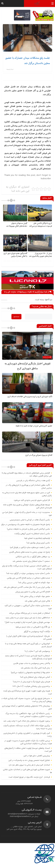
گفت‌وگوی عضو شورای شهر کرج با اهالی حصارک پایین (15, 255)
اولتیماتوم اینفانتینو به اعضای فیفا (37, 538)
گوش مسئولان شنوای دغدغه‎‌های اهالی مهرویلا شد (16, 224)
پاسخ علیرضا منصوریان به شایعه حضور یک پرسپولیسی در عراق (25, 524)
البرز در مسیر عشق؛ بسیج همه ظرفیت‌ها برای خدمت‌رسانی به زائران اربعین (27, 494)
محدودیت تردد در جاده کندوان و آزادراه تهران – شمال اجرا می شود (27, 514)
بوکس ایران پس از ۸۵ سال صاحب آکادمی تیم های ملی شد (27, 587)
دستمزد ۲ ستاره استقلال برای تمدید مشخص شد (31, 561)
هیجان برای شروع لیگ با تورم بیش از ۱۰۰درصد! (31, 681)
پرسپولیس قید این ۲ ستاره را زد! (37, 651)
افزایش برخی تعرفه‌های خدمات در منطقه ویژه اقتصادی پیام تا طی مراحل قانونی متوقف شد (27, 474)
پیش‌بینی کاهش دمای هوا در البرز (37, 755)
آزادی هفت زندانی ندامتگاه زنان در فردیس (33, 480)
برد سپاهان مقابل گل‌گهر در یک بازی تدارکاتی (33, 556)
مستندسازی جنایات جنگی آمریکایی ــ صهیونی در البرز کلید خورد (28, 607)
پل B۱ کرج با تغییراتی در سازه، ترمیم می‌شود (32, 627)
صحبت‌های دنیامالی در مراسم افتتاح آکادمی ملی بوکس (28, 578)
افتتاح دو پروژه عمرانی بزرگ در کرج (39, 455)
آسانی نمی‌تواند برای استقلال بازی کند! (35, 677)
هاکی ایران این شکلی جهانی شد (37, 601)
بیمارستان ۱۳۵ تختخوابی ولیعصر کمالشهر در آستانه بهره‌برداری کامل (27, 707)
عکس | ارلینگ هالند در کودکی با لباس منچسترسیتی (30, 520)
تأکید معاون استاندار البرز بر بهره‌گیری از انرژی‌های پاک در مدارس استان (29, 487)
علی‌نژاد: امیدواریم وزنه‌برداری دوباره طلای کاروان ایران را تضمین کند (29, 638)
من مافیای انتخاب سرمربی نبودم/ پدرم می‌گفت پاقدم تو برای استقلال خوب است (27, 567)
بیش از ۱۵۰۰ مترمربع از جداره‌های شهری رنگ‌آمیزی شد (40, 255)
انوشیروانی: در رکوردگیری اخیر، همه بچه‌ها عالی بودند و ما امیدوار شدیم (28, 645)
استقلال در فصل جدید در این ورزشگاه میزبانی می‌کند (29, 613)
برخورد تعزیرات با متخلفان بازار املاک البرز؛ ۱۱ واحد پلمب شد (26, 721)
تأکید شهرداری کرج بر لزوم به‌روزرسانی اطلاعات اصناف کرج (30, 396)
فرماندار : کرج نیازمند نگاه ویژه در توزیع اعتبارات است (29, 777)
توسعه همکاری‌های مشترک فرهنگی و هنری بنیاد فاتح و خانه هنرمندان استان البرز (27, 506)
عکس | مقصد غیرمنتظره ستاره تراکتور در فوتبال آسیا (30, 547)
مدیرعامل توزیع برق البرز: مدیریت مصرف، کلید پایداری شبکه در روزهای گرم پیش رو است (26, 700)
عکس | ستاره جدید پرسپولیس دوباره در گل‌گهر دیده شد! (28, 573)
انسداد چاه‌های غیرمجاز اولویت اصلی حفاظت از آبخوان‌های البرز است (28, 750)
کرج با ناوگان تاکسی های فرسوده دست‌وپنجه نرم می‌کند (40, 224)
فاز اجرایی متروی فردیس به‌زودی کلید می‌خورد (32, 500)
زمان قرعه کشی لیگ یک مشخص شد (35, 668)
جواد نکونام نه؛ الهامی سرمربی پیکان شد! (34, 582)
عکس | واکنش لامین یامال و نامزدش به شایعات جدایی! (28, 529)
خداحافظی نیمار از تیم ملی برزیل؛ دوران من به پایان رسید (28, 617)
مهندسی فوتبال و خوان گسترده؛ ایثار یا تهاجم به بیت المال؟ (27, 622)
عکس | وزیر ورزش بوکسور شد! (38, 543)
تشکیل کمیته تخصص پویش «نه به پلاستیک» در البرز (29, 760)
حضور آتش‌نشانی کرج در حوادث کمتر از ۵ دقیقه (34, 426)
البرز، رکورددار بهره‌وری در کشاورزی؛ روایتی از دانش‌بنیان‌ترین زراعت (27, 735)
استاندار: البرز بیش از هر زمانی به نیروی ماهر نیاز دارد (29, 765)
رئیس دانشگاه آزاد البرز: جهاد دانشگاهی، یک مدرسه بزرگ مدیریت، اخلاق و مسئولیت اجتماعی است (28, 715)
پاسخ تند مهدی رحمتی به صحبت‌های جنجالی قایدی (29, 552)
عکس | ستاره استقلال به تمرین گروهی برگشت (32, 533)
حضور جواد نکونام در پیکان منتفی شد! (35, 596)
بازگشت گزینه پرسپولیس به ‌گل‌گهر (37, 631)
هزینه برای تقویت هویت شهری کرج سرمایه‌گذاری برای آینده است (27, 692)
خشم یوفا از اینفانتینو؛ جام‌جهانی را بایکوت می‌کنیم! (30, 672)
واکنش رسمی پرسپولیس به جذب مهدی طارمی (31, 663)
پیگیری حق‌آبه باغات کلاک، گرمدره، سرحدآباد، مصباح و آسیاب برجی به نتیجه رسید (27, 727)
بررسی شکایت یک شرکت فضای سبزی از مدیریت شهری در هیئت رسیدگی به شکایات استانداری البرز (28, 742)
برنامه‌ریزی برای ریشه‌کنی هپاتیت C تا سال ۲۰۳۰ (31, 686)
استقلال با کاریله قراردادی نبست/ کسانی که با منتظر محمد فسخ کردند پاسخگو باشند (28, 657)
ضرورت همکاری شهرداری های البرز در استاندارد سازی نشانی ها (27, 771)
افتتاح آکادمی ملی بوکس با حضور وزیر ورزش (32, 592)
